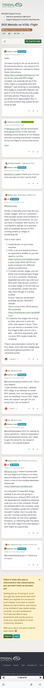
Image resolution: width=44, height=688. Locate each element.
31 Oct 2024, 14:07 (17, 378)
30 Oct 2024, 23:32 (17, 170)
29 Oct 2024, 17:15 (17, 55)
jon (8, 199)
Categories (7, 665)
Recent (16, 665)
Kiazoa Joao (12, 51)
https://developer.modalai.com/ (18, 486)
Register (8, 636)
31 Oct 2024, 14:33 (17, 427)
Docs (42, 665)
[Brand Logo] (12, 5)
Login (16, 636)
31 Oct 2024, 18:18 (17, 552)
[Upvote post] (29, 111)
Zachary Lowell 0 (14, 122)
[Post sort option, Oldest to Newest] (5, 41)
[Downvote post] (37, 111)
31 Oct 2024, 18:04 (17, 468)
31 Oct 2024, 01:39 (17, 202)
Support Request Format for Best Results (18, 30)
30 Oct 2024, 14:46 (17, 125)
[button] (3, 684)
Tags (23, 665)
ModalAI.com (32, 665)
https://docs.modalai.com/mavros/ (19, 75)
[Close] (39, 579)
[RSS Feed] (23, 33)
